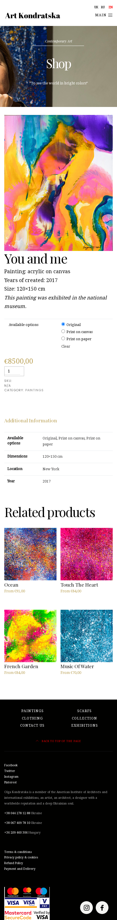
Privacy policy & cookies (21, 857)
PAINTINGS (34, 390)
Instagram (11, 777)
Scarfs (84, 711)
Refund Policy (13, 863)
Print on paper (78, 339)
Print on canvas (79, 332)
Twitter (9, 771)
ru (103, 7)
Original (73, 325)
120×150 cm (52, 457)
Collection (84, 718)
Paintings (32, 711)
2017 (47, 481)
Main (101, 15)
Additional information (30, 420)
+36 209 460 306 (16, 832)
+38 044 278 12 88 (17, 813)
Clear (65, 346)
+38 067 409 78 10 (17, 823)
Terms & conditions (18, 852)
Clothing (32, 718)
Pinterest (10, 782)
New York (51, 469)
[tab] (30, 420)
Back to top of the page (61, 741)
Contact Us (32, 726)
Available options (23, 325)
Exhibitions (84, 726)
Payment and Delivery (19, 869)
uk (96, 7)
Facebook (11, 765)
